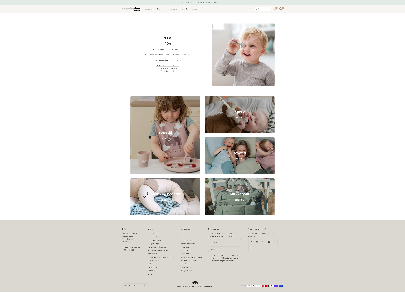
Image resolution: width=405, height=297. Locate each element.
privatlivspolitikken (219, 258)
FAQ (182, 233)
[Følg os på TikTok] (274, 242)
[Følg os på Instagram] (257, 242)
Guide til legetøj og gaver (168, 68)
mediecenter (153, 267)
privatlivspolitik (186, 264)
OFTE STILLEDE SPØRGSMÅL (167, 66)
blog (150, 274)
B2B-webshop (154, 264)
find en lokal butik (188, 244)
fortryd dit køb (186, 271)
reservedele (185, 247)
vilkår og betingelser (189, 260)
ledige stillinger (154, 244)
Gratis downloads (167, 71)
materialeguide (187, 240)
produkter (149, 9)
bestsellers (174, 9)
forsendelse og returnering (191, 257)
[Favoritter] (275, 9)
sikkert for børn (154, 237)
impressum (152, 254)
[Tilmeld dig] (239, 264)
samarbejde (153, 271)
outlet (194, 9)
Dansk (143, 285)
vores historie (153, 233)
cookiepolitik (186, 267)
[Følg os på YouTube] (269, 242)
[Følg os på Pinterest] (263, 242)
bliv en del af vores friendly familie (161, 257)
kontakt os (185, 237)
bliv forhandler (154, 260)
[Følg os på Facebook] (251, 242)
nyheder (185, 9)
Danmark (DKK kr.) (130, 285)
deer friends (161, 9)
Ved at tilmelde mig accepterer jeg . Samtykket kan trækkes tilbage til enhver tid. (226, 258)
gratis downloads (154, 240)
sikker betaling (186, 254)
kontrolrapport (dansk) (157, 247)
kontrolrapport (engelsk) (158, 250)
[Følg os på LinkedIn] (251, 248)
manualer (185, 250)
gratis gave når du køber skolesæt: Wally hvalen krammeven (202, 2)
